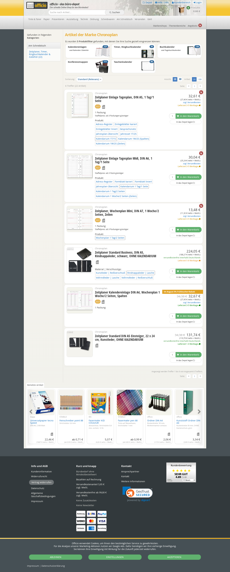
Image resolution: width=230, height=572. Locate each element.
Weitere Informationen (133, 481)
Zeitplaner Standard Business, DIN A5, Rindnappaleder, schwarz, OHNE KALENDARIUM (125, 254)
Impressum (33, 565)
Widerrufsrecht (39, 476)
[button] (137, 494)
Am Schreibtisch (125, 19)
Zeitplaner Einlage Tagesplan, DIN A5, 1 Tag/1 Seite (124, 99)
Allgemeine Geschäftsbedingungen (43, 495)
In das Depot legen (184, 122)
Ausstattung (72, 19)
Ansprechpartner (130, 471)
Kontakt (125, 476)
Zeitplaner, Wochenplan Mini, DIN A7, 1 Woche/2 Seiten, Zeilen (127, 213)
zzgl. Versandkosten (191, 102)
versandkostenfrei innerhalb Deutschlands (182, 257)
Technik (84, 19)
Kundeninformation (41, 471)
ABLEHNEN (55, 557)
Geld (149, 19)
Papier (46, 19)
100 (200, 79)
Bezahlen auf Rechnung (88, 479)
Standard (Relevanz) (88, 79)
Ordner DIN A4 (157, 423)
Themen (177, 25)
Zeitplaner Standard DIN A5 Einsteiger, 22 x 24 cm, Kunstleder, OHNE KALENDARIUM (125, 338)
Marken (160, 25)
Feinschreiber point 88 (71, 421)
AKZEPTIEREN (174, 557)
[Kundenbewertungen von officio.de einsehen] (181, 472)
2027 (98, 106)
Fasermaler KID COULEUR (100, 424)
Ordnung (94, 19)
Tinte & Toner (34, 19)
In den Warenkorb (189, 116)
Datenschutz (53, 565)
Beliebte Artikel (35, 384)
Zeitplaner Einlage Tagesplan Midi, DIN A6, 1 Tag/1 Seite (123, 160)
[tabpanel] (115, 415)
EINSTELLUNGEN (115, 557)
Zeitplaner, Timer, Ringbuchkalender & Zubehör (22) (39, 54)
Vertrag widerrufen (41, 482)
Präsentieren (58, 19)
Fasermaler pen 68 (128, 423)
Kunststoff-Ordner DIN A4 (188, 424)
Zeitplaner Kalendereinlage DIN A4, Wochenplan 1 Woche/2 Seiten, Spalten (127, 294)
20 (195, 79)
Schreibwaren (108, 19)
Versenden (140, 19)
